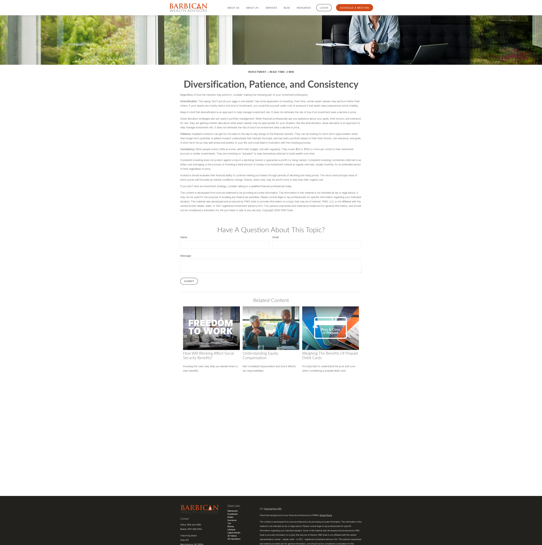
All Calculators (234, 539)
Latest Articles (234, 532)
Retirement (233, 511)
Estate (230, 517)
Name (183, 237)
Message (185, 255)
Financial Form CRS (272, 509)
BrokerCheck (326, 515)
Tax (229, 523)
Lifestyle (231, 529)
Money (231, 526)
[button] (233, 7)
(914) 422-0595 (194, 525)
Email (275, 237)
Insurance (232, 520)
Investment (233, 514)
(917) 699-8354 (195, 529)
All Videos (232, 536)
